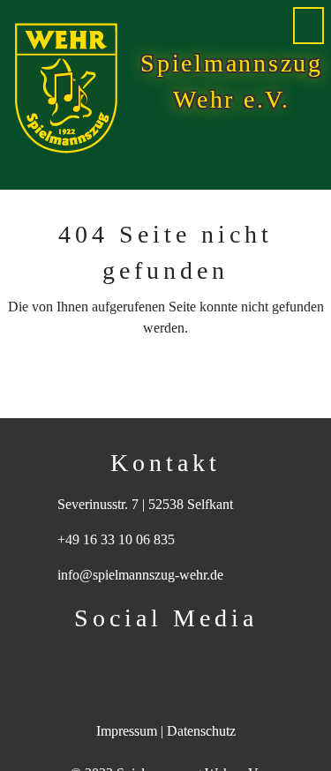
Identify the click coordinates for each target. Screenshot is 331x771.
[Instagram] (192, 660)
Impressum (126, 730)
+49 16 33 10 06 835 (116, 539)
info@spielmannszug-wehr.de (140, 574)
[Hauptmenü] (308, 25)
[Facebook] (140, 660)
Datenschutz (201, 730)
